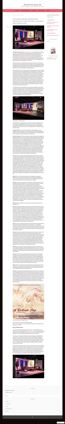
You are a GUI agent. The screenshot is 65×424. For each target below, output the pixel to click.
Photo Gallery (41, 10)
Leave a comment (9, 27)
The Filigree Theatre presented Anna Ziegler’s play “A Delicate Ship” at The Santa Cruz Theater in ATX (28, 21)
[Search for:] (53, 41)
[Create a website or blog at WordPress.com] (32, 417)
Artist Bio (17, 10)
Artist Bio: (7, 401)
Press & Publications (25, 10)
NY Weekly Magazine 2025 (51, 33)
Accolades (34, 10)
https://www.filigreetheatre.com (20, 323)
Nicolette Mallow (32, 5)
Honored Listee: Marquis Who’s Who (53, 35)
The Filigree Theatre (31, 331)
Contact (48, 10)
